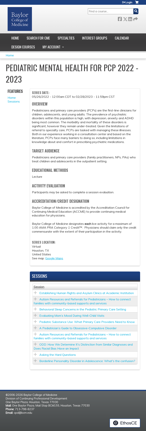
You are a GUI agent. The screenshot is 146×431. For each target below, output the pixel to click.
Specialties (66, 38)
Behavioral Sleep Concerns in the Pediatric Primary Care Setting (82, 309)
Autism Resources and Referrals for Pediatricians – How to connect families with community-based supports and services (82, 301)
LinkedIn (130, 18)
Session (39, 287)
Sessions (14, 101)
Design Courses (23, 47)
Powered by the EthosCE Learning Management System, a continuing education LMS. (125, 423)
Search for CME (38, 38)
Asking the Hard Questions (57, 355)
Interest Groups (94, 38)
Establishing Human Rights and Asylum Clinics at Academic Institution (86, 293)
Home (15, 38)
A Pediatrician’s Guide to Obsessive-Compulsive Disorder (78, 328)
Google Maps (54, 258)
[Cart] (136, 3)
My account (51, 47)
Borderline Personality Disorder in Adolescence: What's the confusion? (87, 361)
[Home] (20, 19)
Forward (135, 18)
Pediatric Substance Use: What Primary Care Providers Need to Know (87, 322)
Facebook (120, 18)
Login (128, 2)
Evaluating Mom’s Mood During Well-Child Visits (71, 315)
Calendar (122, 38)
